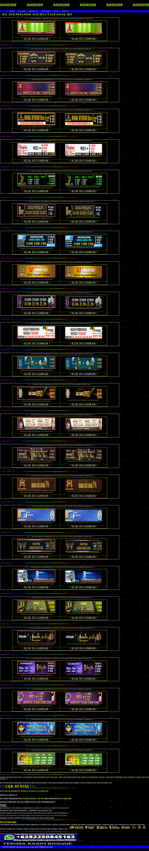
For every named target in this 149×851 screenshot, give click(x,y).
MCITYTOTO (55, 506)
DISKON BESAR (33, 11)
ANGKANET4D (55, 262)
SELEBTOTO (55, 293)
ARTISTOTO (55, 689)
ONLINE (40, 799)
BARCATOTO (55, 79)
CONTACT (65, 11)
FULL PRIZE (21, 11)
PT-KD (4, 11)
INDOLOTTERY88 (56, 567)
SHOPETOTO (55, 140)
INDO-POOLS (55, 536)
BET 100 (56, 11)
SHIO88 (56, 384)
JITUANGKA (55, 171)
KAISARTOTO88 (55, 18)
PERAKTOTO (55, 49)
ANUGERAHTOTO (56, 628)
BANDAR (66, 18)
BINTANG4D (55, 445)
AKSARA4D (55, 597)
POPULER (12, 11)
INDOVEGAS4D (56, 475)
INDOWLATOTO (55, 414)
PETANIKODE (42, 791)
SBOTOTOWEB (55, 232)
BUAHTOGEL (56, 750)
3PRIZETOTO (55, 658)
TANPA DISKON (46, 11)
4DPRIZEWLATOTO (55, 201)
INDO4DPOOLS (56, 354)
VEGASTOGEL (56, 719)
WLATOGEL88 (55, 110)
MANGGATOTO (56, 323)
